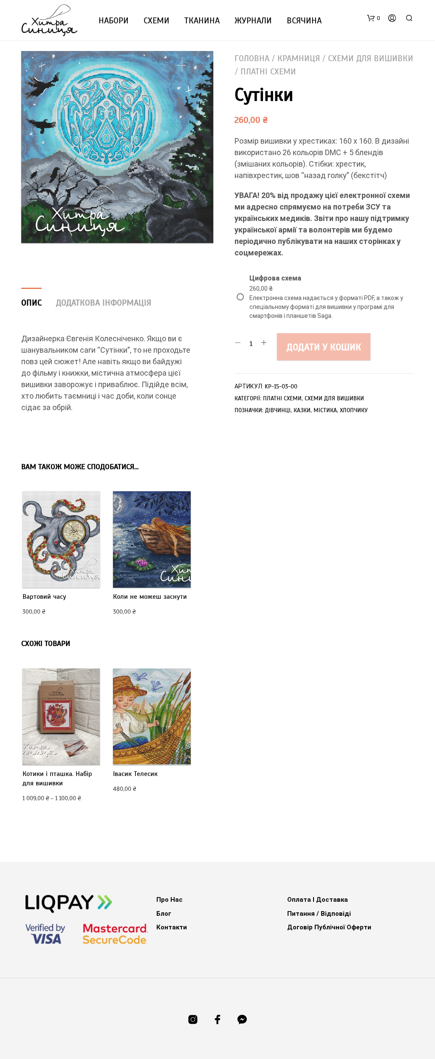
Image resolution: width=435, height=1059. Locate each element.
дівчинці (278, 410)
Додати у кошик (324, 347)
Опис (31, 302)
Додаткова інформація (103, 302)
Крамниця (298, 58)
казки (302, 410)
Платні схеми (268, 71)
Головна (251, 58)
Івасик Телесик (135, 774)
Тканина (202, 20)
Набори (114, 20)
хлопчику (354, 410)
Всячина (304, 20)
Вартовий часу (44, 596)
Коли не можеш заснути (150, 596)
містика (325, 410)
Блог (163, 913)
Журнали (253, 20)
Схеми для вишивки (370, 58)
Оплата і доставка (317, 899)
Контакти (171, 927)
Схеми (156, 20)
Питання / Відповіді (319, 913)
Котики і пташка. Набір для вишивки (57, 778)
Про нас (169, 899)
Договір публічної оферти (329, 927)
